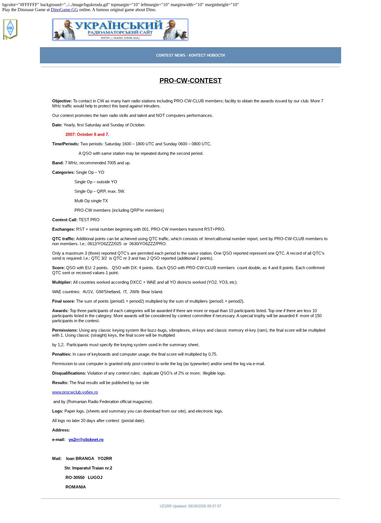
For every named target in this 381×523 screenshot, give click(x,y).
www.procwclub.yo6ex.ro (75, 392)
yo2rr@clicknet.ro (86, 439)
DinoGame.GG (64, 9)
